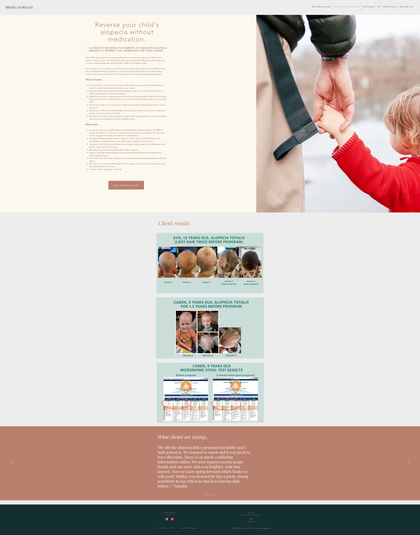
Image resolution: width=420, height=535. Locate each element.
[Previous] (12, 463)
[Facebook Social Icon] (166, 519)
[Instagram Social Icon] (172, 519)
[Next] (408, 463)
